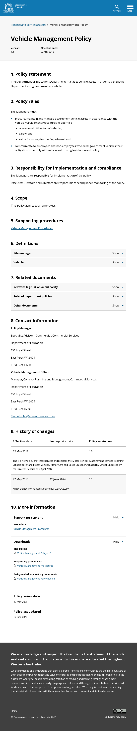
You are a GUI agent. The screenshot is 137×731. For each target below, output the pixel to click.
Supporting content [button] (28, 517)
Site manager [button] (23, 253)
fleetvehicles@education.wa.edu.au (33, 416)
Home (14, 710)
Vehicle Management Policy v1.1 (34, 553)
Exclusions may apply (115, 711)
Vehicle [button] (19, 262)
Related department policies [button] (33, 296)
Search (117, 11)
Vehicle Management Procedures (32, 228)
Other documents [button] (26, 305)
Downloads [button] (22, 541)
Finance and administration (28, 25)
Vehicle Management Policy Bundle (36, 578)
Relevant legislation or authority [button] (35, 287)
